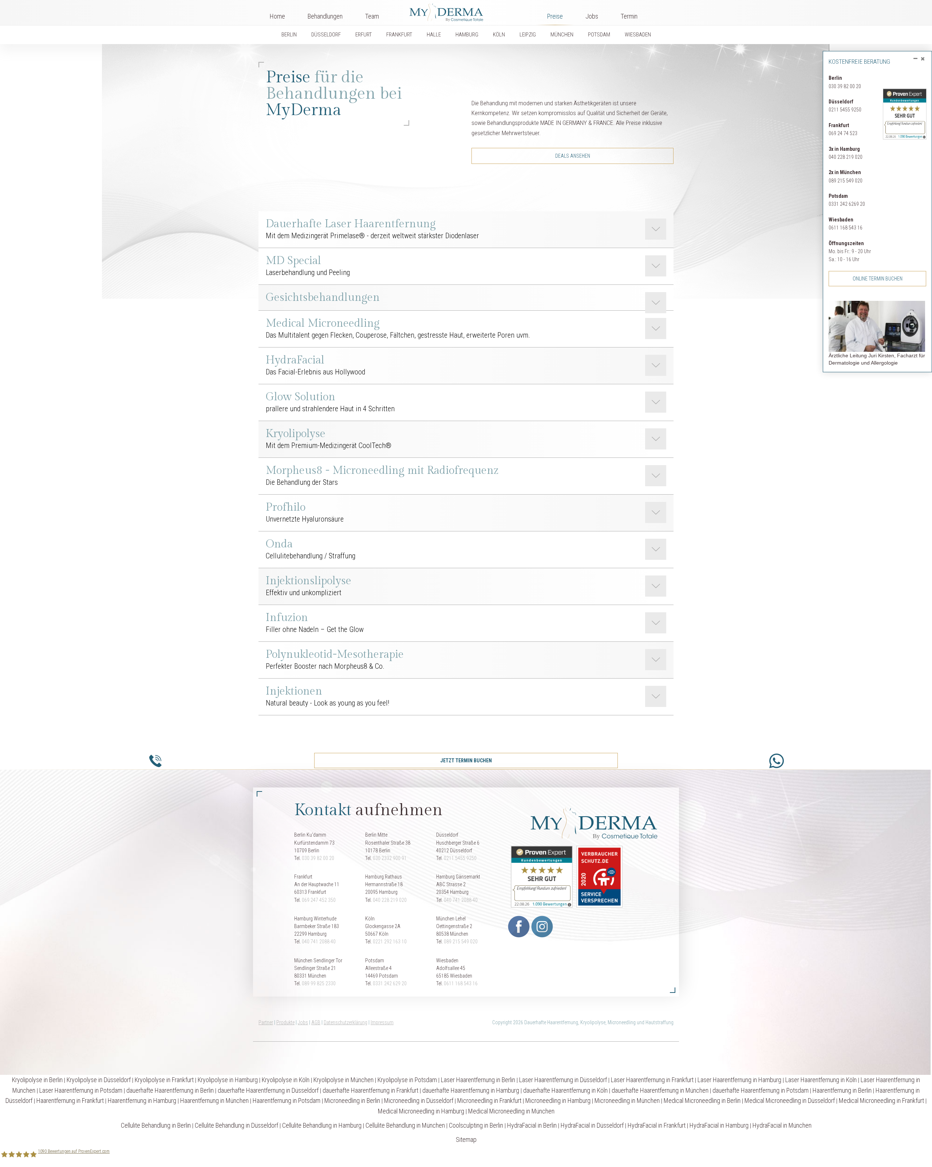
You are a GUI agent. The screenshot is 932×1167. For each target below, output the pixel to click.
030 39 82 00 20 (845, 86)
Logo (463, 11)
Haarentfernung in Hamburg (142, 1100)
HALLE (434, 34)
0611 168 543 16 (845, 228)
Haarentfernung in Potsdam (286, 1100)
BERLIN (289, 34)
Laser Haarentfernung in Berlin (478, 1080)
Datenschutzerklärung (345, 1022)
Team (372, 16)
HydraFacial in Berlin (532, 1125)
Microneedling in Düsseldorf (418, 1100)
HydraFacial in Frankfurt (657, 1125)
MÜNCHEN (561, 34)
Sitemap (466, 1139)
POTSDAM (599, 34)
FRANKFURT (399, 34)
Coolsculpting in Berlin (476, 1125)
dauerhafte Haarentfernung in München (660, 1090)
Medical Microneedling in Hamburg (421, 1111)
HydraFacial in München (782, 1125)
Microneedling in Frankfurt (489, 1100)
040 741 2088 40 (461, 900)
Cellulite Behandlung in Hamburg (322, 1125)
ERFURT (363, 34)
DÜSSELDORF (326, 34)
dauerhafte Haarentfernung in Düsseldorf (268, 1090)
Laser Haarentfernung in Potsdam (80, 1090)
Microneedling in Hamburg (558, 1100)
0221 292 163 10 (390, 941)
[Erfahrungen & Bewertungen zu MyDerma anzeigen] (905, 106)
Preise (555, 16)
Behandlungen (325, 16)
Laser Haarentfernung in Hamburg (739, 1080)
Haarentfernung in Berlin (842, 1090)
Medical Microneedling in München (511, 1111)
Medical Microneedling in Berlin (702, 1100)
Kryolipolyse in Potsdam (407, 1080)
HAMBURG (466, 34)
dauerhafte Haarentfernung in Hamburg (470, 1090)
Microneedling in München (627, 1100)
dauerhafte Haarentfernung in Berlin (170, 1090)
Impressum (382, 1022)
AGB (315, 1022)
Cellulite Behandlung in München (405, 1125)
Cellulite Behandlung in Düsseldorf (236, 1125)
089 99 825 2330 (319, 983)
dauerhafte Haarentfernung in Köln (565, 1090)
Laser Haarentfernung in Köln (821, 1080)
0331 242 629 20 (390, 983)
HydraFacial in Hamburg (719, 1125)
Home (277, 16)
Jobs (591, 16)
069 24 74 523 (843, 133)
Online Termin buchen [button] (878, 279)
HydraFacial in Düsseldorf (592, 1125)
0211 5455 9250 (845, 110)
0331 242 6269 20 (847, 204)
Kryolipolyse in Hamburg (228, 1080)
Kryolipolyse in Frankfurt (164, 1080)
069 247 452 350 (319, 900)
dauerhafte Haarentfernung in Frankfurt (370, 1090)
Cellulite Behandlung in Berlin (156, 1125)
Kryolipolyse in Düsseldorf (99, 1080)
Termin (629, 16)
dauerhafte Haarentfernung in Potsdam (760, 1090)
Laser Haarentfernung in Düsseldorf (563, 1080)
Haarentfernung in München (214, 1100)
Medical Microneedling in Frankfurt (881, 1100)
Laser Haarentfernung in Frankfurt (652, 1080)
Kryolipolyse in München (343, 1080)
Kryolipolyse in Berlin (37, 1080)
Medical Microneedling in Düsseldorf (790, 1100)
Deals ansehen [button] (572, 156)
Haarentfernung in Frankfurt (70, 1100)
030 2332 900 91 (390, 858)
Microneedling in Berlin (352, 1100)
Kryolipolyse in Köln (285, 1080)
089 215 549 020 (845, 181)
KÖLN (499, 34)
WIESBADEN (638, 34)
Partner (265, 1022)
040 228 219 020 (845, 157)
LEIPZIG (528, 34)
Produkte (285, 1022)
